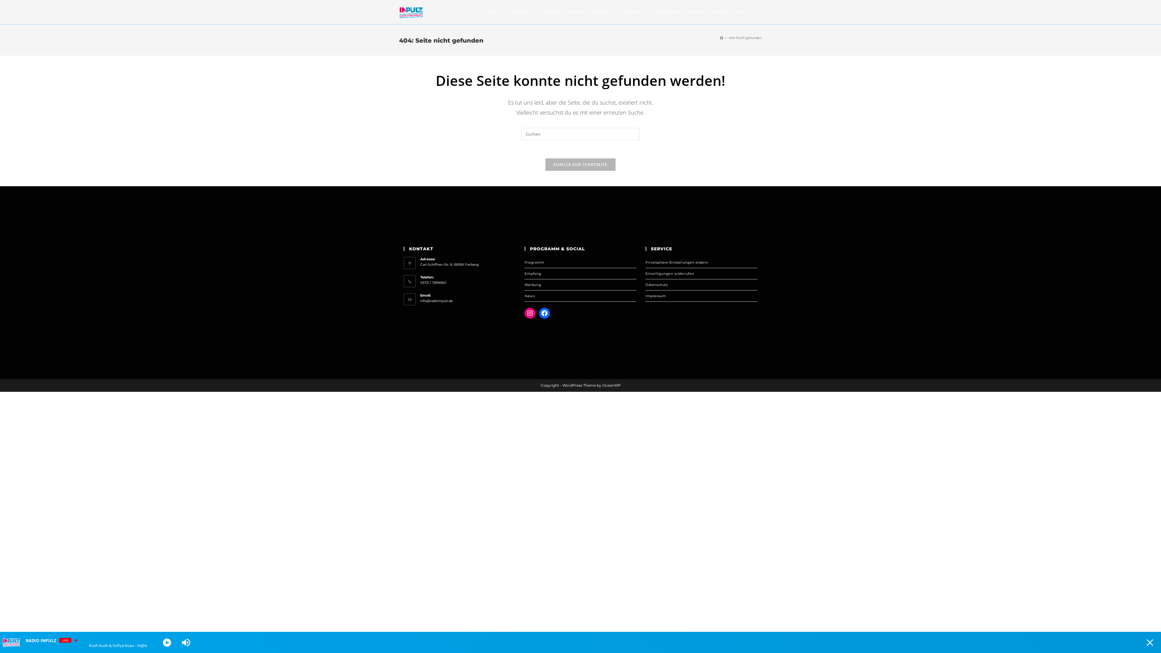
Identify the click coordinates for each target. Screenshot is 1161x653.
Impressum (656, 296)
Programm (535, 262)
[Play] (167, 643)
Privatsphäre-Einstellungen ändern (677, 262)
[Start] (721, 38)
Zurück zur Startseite (580, 164)
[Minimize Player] (1150, 643)
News (530, 296)
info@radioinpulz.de (436, 301)
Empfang (533, 273)
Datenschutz (657, 285)
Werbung (533, 285)
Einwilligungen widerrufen (670, 273)
